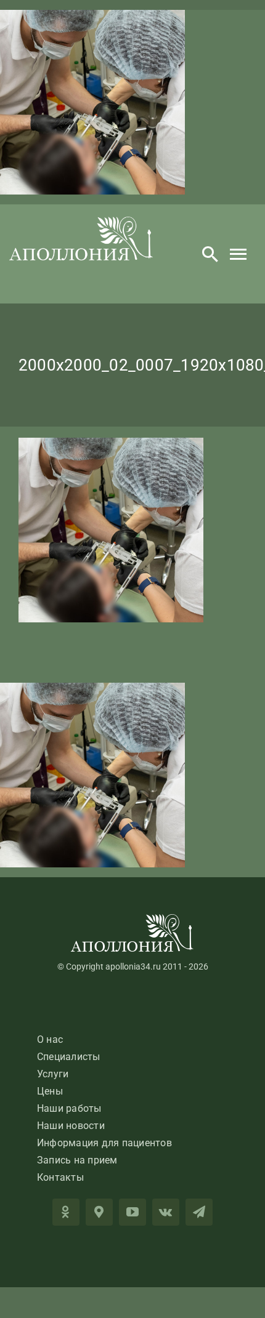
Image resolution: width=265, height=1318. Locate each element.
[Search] (210, 254)
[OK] (66, 1212)
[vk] (165, 1212)
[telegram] (199, 1212)
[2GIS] (99, 1212)
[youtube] (132, 1212)
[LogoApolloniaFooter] (132, 919)
